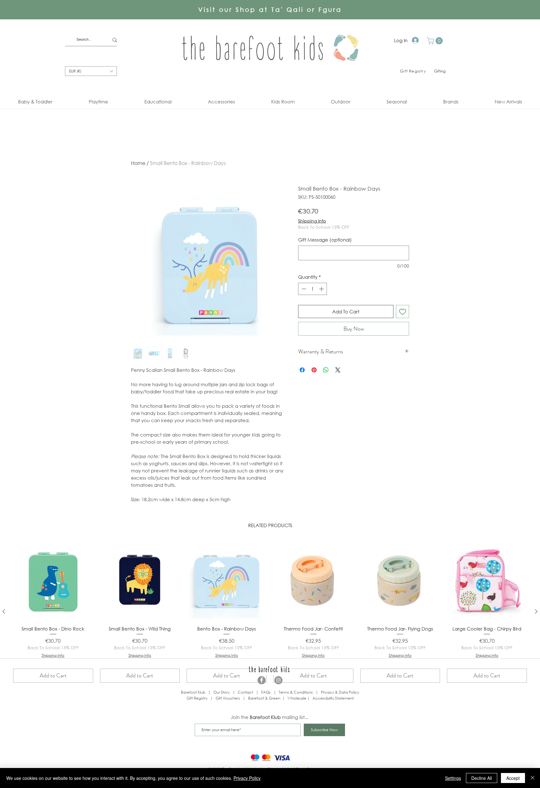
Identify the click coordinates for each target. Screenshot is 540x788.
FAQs (266, 692)
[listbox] (91, 71)
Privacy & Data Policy (340, 692)
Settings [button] (453, 778)
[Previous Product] (4, 611)
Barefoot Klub (193, 692)
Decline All (481, 778)
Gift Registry (197, 698)
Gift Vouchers (228, 698)
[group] (270, 611)
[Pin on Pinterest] (314, 370)
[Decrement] (303, 289)
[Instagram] (278, 680)
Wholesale (297, 698)
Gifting (440, 71)
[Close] (532, 778)
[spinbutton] (313, 289)
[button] (435, 40)
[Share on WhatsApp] (326, 370)
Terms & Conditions (296, 692)
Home (138, 163)
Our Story (221, 692)
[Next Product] (536, 611)
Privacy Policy (247, 778)
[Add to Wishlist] (402, 311)
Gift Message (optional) (325, 240)
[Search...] (114, 40)
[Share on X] (338, 370)
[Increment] (322, 289)
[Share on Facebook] (302, 370)
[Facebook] (262, 680)
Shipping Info (312, 221)
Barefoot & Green (264, 698)
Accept (513, 778)
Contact (245, 692)
